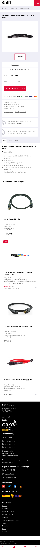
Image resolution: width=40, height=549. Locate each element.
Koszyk (4, 529)
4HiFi (7, 3)
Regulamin (5, 509)
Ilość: (5, 81)
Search (14, 547)
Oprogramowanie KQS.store (8, 543)
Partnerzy (5, 517)
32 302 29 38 (11, 447)
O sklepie (4, 506)
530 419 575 (11, 470)
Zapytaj (15, 140)
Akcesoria (14, 8)
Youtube (3, 486)
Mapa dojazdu (6, 417)
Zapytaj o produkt (20, 112)
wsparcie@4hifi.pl (10, 474)
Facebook (15, 486)
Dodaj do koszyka (12, 88)
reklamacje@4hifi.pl (10, 477)
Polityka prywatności (8, 511)
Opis (4, 140)
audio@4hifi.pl (9, 437)
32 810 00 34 (11, 444)
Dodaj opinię (15, 65)
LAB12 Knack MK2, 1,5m (20, 211)
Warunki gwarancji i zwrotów (10, 520)
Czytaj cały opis (8, 112)
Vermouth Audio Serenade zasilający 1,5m (20, 318)
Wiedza (4, 523)
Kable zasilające (24, 8)
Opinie (10, 140)
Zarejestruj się (6, 526)
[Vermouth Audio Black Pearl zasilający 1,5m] (20, 36)
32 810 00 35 (11, 441)
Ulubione (4, 532)
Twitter (9, 486)
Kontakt (4, 420)
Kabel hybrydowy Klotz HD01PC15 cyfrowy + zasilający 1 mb (20, 264)
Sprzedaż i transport (8, 514)
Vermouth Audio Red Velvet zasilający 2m (20, 371)
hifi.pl (6, 8)
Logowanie (25, 547)
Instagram (21, 486)
